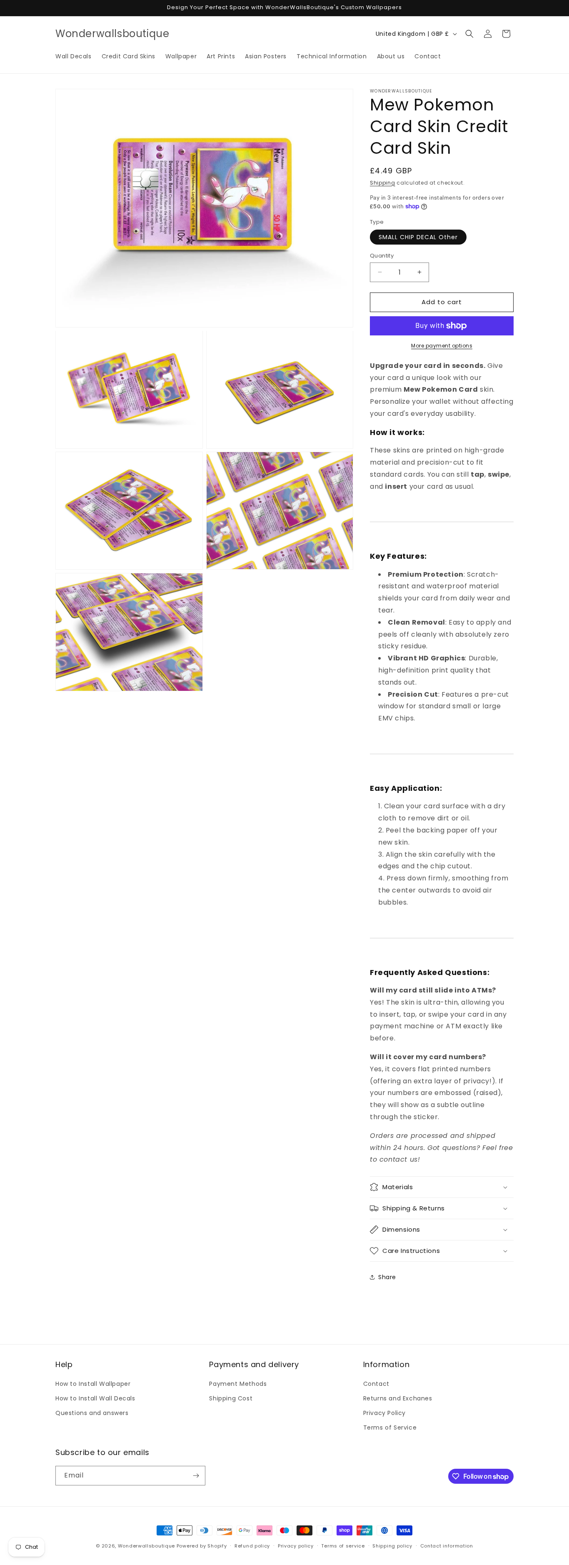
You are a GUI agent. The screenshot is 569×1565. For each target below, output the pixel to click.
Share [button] (387, 1277)
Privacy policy (296, 1545)
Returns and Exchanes (397, 1398)
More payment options (441, 345)
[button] (469, 34)
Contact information (446, 1545)
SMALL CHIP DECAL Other (418, 237)
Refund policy (252, 1545)
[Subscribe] (196, 1475)
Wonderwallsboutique (146, 1545)
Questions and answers (92, 1413)
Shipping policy (392, 1545)
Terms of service (342, 1545)
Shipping (382, 182)
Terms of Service (390, 1427)
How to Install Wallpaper (92, 1384)
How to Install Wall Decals (95, 1398)
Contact (376, 1384)
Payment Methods (238, 1384)
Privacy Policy (384, 1413)
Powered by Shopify (202, 1545)
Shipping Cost (230, 1398)
